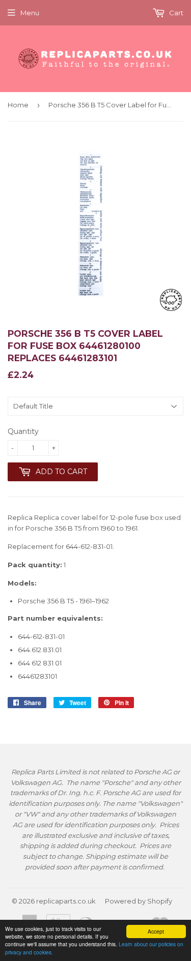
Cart (175, 13)
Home (18, 105)
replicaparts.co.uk (66, 901)
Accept (156, 931)
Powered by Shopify (138, 901)
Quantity (23, 431)
